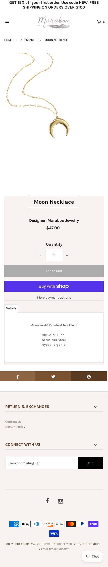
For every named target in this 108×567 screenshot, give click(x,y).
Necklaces (28, 40)
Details (11, 308)
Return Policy (15, 427)
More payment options (54, 297)
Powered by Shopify (55, 549)
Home (8, 40)
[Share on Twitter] (53, 376)
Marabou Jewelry (43, 544)
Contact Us (13, 421)
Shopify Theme (67, 544)
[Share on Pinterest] (89, 376)
